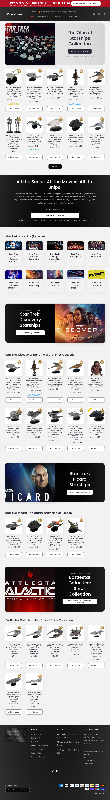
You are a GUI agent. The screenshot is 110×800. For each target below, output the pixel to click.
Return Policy (36, 753)
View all (55, 166)
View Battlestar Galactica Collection (80, 601)
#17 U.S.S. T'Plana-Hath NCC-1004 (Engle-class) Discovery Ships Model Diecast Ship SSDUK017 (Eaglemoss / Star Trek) (75, 433)
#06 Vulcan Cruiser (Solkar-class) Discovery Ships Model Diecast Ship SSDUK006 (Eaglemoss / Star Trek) (75, 384)
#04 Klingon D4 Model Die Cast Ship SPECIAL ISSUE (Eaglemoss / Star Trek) (34, 139)
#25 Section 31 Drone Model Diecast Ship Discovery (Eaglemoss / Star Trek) (96, 430)
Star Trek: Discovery (34, 284)
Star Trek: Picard (55, 284)
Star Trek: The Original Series (13, 258)
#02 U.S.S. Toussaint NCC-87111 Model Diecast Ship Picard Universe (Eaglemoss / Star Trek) (55, 91)
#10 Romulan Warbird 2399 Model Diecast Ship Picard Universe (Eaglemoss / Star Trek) (76, 540)
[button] (58, 12)
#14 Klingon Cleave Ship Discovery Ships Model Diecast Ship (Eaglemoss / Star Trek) (34, 430)
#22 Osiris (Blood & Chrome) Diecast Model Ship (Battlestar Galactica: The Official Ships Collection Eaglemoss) (96, 650)
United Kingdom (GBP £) (16, 790)
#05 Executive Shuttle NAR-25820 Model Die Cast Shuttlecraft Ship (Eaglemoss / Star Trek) (55, 140)
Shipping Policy (37, 749)
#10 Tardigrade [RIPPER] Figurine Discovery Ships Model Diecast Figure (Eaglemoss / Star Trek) (96, 383)
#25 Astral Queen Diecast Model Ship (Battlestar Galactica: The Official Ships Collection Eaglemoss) (34, 698)
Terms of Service (38, 757)
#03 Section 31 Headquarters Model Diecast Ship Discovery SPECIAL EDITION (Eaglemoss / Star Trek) (76, 92)
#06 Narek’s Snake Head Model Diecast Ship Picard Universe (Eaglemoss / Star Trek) (75, 139)
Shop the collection (55, 215)
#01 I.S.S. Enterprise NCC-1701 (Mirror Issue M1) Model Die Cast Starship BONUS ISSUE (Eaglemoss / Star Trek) (13, 92)
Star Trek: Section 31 (96, 284)
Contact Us (35, 742)
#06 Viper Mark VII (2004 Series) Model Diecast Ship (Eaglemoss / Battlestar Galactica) (96, 140)
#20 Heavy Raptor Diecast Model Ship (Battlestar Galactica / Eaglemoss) (75, 647)
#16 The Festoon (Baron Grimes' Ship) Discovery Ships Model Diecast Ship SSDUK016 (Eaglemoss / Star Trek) (55, 432)
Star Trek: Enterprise (96, 255)
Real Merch (101, 793)
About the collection (55, 209)
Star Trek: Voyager (75, 255)
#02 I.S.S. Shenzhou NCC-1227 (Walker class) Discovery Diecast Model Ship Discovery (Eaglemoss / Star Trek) (34, 93)
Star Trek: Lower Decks (76, 285)
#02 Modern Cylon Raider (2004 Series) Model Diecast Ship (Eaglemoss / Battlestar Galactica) (13, 648)
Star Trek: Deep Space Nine (55, 256)
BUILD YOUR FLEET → (79, 51)
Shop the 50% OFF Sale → (86, 3)
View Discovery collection (30, 333)
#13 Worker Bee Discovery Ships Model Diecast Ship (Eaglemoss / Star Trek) (13, 430)
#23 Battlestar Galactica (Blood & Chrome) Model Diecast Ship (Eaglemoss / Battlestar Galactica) (13, 698)
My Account (36, 734)
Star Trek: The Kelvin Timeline (13, 285)
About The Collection (39, 745)
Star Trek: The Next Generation (34, 256)
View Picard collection (80, 492)
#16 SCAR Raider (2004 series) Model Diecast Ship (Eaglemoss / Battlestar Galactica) (55, 648)
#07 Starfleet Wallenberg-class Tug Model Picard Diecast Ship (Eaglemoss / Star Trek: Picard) (55, 541)
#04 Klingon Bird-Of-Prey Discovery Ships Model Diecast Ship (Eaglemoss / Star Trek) (96, 91)
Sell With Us (35, 738)
